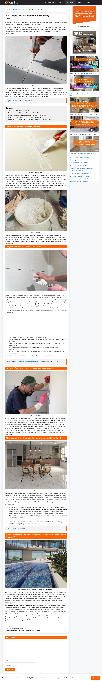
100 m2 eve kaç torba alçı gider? (80, 176)
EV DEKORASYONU (49, 2)
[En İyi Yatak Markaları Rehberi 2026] (84, 64)
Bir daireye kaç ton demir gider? (79, 160)
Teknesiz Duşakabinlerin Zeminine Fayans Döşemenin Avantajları (23, 630)
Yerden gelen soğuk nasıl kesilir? (80, 157)
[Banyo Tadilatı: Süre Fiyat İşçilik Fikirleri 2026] (84, 105)
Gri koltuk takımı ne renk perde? (79, 173)
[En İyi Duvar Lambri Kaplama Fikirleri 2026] (84, 124)
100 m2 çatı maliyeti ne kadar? (79, 165)
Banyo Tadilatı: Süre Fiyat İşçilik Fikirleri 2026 (84, 114)
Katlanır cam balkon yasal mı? (79, 179)
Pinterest (10, 620)
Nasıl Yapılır (16, 9)
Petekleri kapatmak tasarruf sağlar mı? (81, 168)
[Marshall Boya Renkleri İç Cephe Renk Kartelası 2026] (84, 83)
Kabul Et (95, 678)
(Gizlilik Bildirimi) (72, 678)
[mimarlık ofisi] (84, 53)
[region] (51, 677)
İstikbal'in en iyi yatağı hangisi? (79, 162)
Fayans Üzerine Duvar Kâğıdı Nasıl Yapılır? (21, 101)
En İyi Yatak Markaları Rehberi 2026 (81, 73)
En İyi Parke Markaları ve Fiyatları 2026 (82, 153)
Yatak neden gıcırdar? (76, 171)
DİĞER (79, 2)
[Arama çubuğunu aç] (95, 2)
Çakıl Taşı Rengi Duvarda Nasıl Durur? (16, 628)
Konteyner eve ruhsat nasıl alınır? (80, 181)
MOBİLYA (61, 2)
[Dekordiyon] (11, 2)
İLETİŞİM (88, 2)
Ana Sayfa (9, 9)
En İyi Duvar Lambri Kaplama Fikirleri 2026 (83, 134)
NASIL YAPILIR (69, 2)
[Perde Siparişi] (84, 28)
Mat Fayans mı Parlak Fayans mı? (18, 528)
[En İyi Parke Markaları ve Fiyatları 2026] (84, 144)
